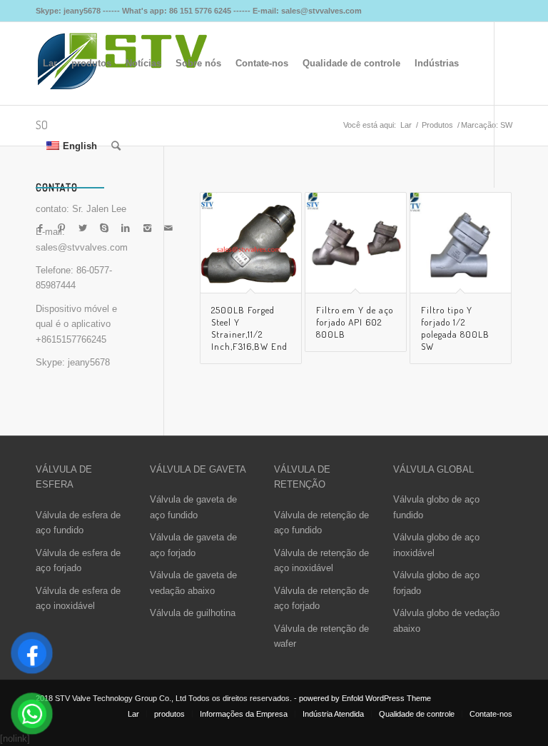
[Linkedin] (125, 228)
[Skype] (104, 228)
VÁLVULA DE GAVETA (198, 469)
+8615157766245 (71, 339)
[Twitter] (82, 228)
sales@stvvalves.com (82, 247)
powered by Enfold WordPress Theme (365, 698)
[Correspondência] (168, 228)
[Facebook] (40, 228)
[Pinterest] (61, 228)
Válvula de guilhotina (192, 613)
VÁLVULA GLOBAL (433, 469)
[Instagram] (147, 228)
